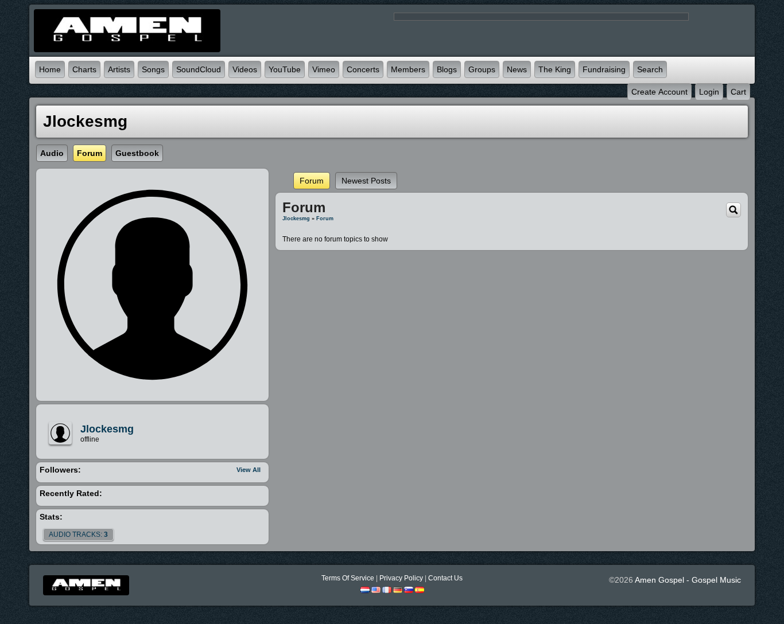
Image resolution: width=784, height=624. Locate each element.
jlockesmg (107, 429)
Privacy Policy (401, 578)
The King (554, 69)
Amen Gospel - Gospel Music (688, 579)
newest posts (366, 180)
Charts (84, 69)
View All (248, 469)
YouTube (285, 69)
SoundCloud (198, 69)
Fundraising (604, 69)
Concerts (363, 69)
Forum (312, 180)
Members (408, 69)
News (517, 69)
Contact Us (445, 578)
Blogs (447, 69)
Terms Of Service (347, 578)
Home (50, 69)
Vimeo (323, 69)
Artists (119, 69)
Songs (153, 69)
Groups (481, 69)
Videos (244, 69)
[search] (733, 209)
